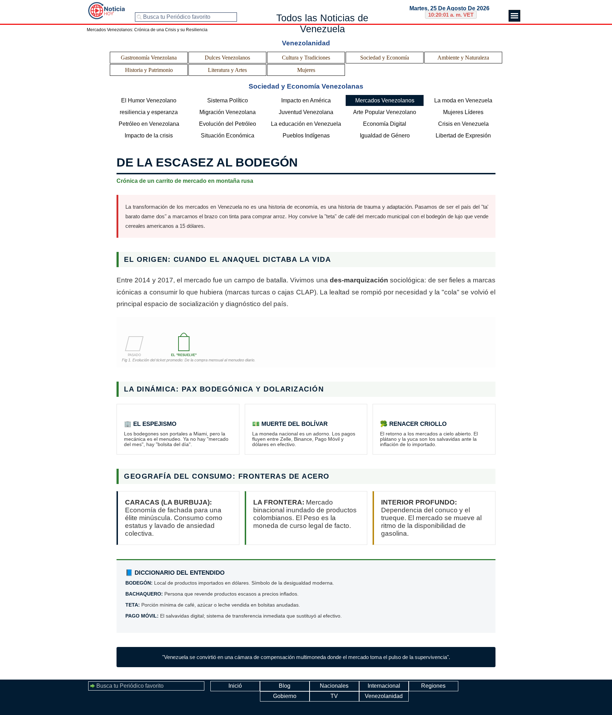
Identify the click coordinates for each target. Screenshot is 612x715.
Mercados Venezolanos (384, 100)
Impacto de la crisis (149, 136)
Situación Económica (227, 136)
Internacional (384, 686)
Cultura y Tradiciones (306, 58)
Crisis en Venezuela (463, 124)
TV (334, 696)
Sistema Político (227, 100)
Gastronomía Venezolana (149, 58)
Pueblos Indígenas (306, 136)
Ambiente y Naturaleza (463, 58)
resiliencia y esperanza (149, 112)
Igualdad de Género (385, 136)
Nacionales (334, 686)
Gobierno (284, 696)
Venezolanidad (384, 696)
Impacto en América (306, 100)
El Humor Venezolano (148, 100)
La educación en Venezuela (306, 124)
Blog (284, 686)
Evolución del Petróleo (227, 124)
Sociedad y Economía (384, 58)
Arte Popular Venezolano (384, 112)
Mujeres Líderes (463, 112)
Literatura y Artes (227, 70)
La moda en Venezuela (463, 100)
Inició (235, 686)
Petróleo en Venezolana (149, 124)
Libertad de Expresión (463, 136)
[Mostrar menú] (514, 16)
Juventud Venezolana (306, 112)
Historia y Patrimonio (149, 70)
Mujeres (306, 70)
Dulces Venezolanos (227, 58)
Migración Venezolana (227, 112)
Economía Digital (384, 124)
